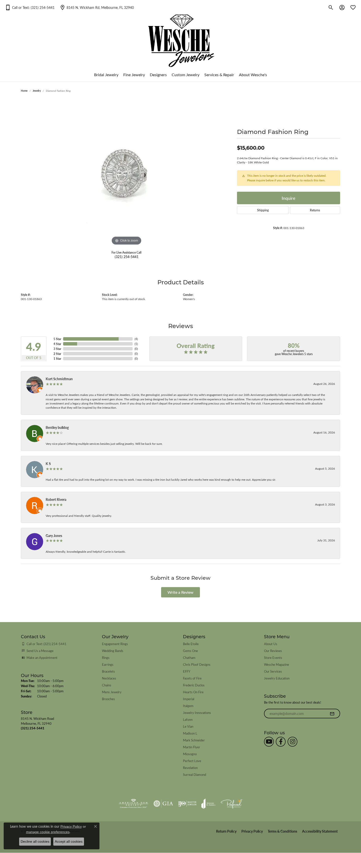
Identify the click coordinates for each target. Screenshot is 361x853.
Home (24, 90)
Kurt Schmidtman (59, 378)
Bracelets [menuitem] (108, 671)
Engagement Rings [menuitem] (115, 644)
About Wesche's (253, 74)
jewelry (37, 90)
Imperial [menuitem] (188, 699)
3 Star (57, 349)
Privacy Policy (252, 831)
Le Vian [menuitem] (188, 726)
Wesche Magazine (276, 664)
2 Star (57, 354)
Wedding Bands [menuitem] (112, 651)
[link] (96, 7)
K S (48, 463)
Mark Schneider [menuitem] (194, 740)
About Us (270, 644)
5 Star (57, 339)
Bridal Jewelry (106, 74)
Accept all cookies (69, 841)
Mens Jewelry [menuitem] (112, 692)
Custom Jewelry (185, 74)
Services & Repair (219, 74)
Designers (158, 74)
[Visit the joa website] (208, 803)
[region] (126, 172)
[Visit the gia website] (163, 803)
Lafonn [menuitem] (188, 719)
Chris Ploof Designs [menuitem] (196, 664)
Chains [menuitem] (106, 685)
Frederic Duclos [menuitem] (194, 685)
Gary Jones (54, 535)
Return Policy (226, 831)
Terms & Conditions (282, 831)
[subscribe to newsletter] (332, 713)
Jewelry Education (277, 678)
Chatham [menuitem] (189, 657)
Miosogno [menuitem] (190, 754)
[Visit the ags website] (133, 803)
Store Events (273, 657)
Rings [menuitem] (106, 657)
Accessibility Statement (320, 831)
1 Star (57, 359)
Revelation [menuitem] (190, 768)
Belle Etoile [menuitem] (191, 644)
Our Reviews (273, 651)
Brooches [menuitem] (108, 699)
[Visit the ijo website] (187, 803)
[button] (30, 7)
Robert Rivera (56, 499)
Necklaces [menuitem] (109, 678)
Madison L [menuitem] (190, 733)
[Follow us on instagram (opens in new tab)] (292, 742)
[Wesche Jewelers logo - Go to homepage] (181, 37)
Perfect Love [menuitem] (192, 761)
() (136, 339)
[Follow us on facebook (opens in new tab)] (281, 742)
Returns (315, 210)
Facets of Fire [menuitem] (192, 678)
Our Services (273, 671)
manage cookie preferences (47, 832)
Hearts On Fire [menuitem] (193, 692)
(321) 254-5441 (127, 256)
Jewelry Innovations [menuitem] (197, 712)
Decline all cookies (35, 841)
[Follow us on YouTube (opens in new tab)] (269, 742)
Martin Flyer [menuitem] (191, 747)
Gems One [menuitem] (190, 651)
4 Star (57, 344)
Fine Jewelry (134, 74)
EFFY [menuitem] (186, 671)
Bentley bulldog (57, 427)
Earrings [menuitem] (107, 664)
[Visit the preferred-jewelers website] (232, 803)
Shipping (263, 210)
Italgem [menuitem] (188, 706)
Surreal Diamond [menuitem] (194, 774)
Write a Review (180, 592)
